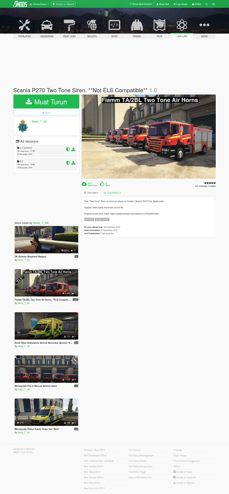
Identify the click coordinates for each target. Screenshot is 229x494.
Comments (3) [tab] (113, 192)
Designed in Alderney (23, 448)
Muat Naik (164, 3)
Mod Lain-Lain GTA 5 (94, 488)
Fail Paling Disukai (138, 460)
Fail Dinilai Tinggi (137, 471)
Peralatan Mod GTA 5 (94, 449)
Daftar (198, 3)
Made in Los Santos (23, 452)
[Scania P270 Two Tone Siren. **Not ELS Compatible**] (149, 137)
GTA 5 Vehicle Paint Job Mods (99, 460)
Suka (108, 185)
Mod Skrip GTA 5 (92, 471)
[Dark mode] (207, 4)
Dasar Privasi (179, 455)
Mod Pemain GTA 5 (93, 477)
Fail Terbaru (135, 449)
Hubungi (177, 449)
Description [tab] (92, 192)
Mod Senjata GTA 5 (93, 466)
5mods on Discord (185, 482)
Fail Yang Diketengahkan (141, 455)
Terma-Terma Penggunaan (186, 460)
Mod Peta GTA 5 (92, 482)
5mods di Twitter (184, 471)
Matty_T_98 (39, 121)
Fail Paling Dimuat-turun (141, 466)
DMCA (176, 466)
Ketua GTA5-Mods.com (140, 477)
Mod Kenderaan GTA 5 (95, 455)
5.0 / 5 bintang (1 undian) (205, 186)
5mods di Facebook (186, 477)
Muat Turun (49, 101)
